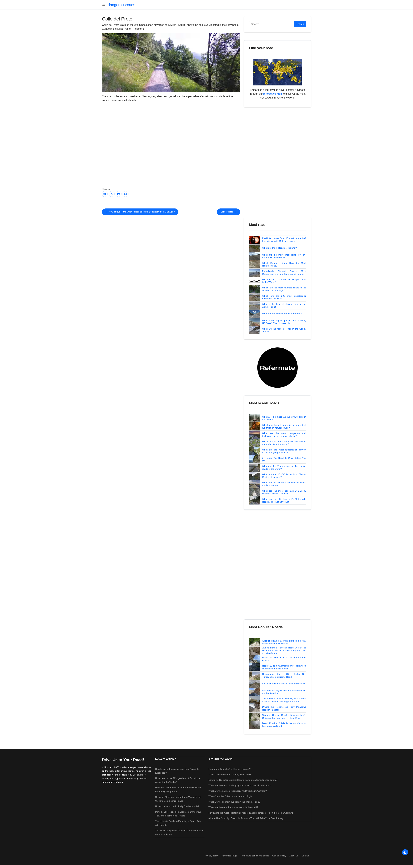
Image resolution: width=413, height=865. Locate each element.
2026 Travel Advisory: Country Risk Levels (229, 774)
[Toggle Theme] (405, 852)
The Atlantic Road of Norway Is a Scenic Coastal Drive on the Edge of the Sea (284, 700)
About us (293, 855)
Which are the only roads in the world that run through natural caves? (284, 426)
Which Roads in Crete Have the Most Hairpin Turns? (284, 264)
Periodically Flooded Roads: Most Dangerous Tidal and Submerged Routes (284, 272)
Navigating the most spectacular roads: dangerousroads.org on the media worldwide (251, 812)
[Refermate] (277, 367)
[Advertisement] (171, 244)
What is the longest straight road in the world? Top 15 (284, 305)
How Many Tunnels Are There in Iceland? (229, 769)
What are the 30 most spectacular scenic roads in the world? (284, 484)
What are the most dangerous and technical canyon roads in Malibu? (284, 434)
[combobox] (271, 24)
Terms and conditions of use (254, 855)
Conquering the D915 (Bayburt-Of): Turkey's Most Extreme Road (284, 675)
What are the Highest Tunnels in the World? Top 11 (234, 802)
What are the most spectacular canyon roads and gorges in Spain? (284, 451)
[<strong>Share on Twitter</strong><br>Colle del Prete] (111, 194)
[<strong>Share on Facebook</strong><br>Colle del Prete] (104, 194)
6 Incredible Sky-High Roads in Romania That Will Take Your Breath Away (245, 818)
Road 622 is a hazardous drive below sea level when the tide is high (284, 667)
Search (300, 24)
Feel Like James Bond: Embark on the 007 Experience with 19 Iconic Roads (284, 239)
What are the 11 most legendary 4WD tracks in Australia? (237, 791)
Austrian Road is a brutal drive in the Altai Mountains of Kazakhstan (284, 642)
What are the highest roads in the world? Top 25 (284, 330)
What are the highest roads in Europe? (282, 313)
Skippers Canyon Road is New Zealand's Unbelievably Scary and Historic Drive (284, 716)
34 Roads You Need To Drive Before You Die (284, 459)
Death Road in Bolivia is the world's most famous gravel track (284, 724)
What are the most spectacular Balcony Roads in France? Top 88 (284, 492)
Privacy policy (211, 855)
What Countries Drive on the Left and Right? (231, 796)
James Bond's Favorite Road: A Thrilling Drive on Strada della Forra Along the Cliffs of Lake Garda (284, 650)
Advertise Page (229, 855)
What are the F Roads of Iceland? (279, 248)
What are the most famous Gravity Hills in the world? (284, 418)
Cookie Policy (279, 855)
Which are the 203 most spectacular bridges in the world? (284, 297)
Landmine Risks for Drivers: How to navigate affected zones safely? (242, 780)
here (140, 774)
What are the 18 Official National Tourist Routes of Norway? (284, 476)
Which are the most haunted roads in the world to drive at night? (284, 289)
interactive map (272, 93)
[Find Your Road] (277, 72)
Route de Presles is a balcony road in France (284, 659)
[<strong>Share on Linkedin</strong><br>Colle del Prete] (118, 194)
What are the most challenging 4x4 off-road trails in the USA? (284, 256)
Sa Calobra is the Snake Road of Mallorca (283, 683)
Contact (305, 855)
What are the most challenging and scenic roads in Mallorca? (239, 785)
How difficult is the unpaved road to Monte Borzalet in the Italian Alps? (141, 212)
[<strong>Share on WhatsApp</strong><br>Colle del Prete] (125, 194)
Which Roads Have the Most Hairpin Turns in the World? (284, 281)
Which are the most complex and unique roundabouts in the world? (284, 443)
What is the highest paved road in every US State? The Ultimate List (284, 322)
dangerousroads (121, 5)
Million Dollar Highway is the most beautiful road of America (284, 692)
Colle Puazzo (227, 212)
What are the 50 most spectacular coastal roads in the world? (284, 467)
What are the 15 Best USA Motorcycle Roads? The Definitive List (284, 500)
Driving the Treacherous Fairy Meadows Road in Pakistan (284, 708)
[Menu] (105, 5)
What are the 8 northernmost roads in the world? (233, 807)
